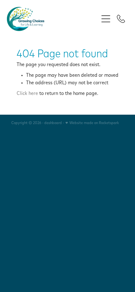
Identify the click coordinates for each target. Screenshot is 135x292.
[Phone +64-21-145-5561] (120, 18)
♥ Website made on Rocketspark (92, 123)
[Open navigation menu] (105, 18)
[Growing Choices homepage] (52, 19)
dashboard (53, 123)
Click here (27, 93)
